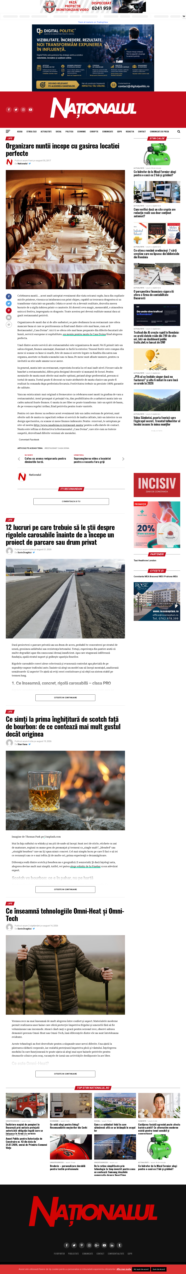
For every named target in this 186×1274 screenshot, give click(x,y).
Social (58, 131)
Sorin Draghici (25, 552)
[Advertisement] (157, 450)
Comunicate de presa (159, 131)
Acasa (19, 131)
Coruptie (94, 131)
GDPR (119, 131)
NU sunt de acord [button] (141, 1269)
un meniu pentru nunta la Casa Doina (84, 334)
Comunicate (107, 131)
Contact (142, 131)
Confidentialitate (116, 1253)
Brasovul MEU (157, 576)
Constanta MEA (141, 576)
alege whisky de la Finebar (85, 866)
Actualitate (46, 131)
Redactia (130, 131)
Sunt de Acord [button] (159, 1269)
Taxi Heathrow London (145, 560)
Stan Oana (22, 744)
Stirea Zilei (31, 131)
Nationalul (22, 163)
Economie (81, 131)
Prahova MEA (171, 576)
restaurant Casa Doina (57, 448)
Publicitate (73, 1253)
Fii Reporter (59, 1253)
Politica (69, 131)
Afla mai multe (124, 1269)
